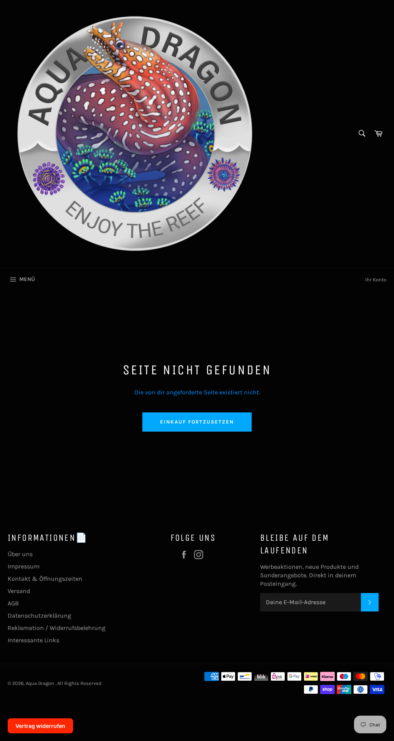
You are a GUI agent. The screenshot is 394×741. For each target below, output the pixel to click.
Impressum (24, 566)
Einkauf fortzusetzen (197, 422)
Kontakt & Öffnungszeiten (45, 578)
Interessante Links (33, 640)
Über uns (20, 554)
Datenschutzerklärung (39, 615)
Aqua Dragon (40, 683)
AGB (13, 603)
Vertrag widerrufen (40, 726)
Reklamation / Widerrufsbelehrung (56, 627)
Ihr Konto (375, 279)
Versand (19, 591)
